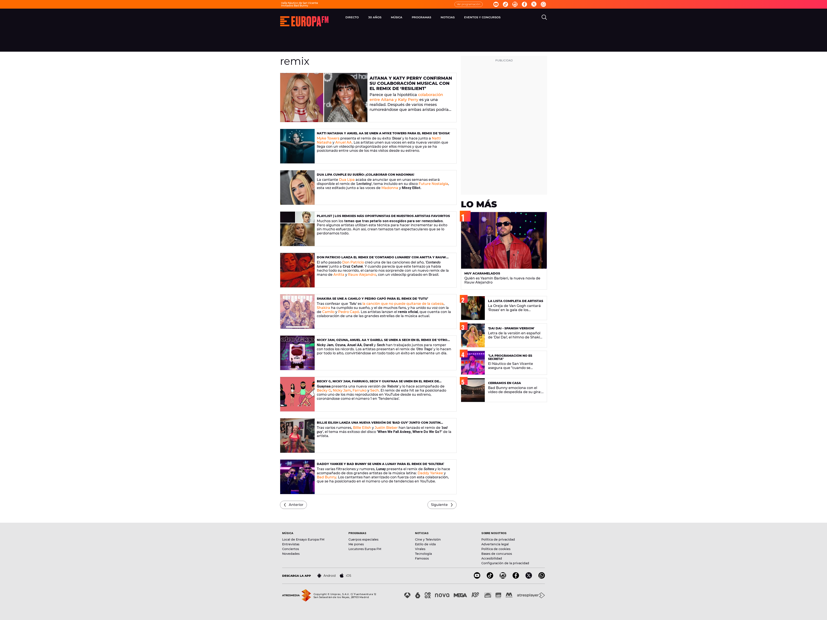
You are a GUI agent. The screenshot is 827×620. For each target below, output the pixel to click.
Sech (374, 390)
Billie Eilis (361, 428)
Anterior (296, 505)
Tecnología (423, 554)
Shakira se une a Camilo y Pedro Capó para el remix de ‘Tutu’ (372, 299)
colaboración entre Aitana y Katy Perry (406, 97)
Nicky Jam (342, 390)
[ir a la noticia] (323, 97)
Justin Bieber (386, 428)
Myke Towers (328, 138)
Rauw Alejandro (362, 275)
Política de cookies (495, 549)
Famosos (422, 558)
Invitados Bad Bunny (294, 5)
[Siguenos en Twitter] (533, 4)
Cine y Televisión (428, 539)
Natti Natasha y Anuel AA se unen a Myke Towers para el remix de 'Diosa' (383, 133)
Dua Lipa (347, 180)
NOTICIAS (448, 17)
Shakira (323, 308)
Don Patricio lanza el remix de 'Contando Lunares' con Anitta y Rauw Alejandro (381, 259)
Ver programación (468, 4)
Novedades (291, 554)
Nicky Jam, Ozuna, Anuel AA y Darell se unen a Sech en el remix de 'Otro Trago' (382, 342)
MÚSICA (396, 17)
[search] (544, 17)
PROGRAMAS (421, 17)
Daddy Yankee (430, 473)
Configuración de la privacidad (505, 563)
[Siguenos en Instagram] (515, 4)
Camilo (328, 312)
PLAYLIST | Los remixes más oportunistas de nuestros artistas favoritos (383, 216)
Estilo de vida (425, 544)
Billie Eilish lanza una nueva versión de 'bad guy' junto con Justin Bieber (378, 424)
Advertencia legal (495, 544)
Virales (420, 549)
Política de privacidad (498, 539)
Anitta (338, 275)
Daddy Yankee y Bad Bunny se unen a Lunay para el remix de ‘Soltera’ (380, 464)
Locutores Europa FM (364, 549)
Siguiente (439, 505)
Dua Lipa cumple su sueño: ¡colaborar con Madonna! (365, 175)
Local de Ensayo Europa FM (303, 539)
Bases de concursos (496, 554)
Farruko (360, 390)
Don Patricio (353, 262)
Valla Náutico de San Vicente (299, 3)
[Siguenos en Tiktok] (505, 4)
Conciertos (290, 549)
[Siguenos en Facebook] (524, 4)
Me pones (356, 544)
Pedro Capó (348, 312)
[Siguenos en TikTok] (490, 577)
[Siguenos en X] (528, 577)
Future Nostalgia (433, 184)
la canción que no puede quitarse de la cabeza (403, 304)
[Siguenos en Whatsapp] (543, 4)
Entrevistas (290, 544)
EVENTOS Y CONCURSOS (482, 17)
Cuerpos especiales (363, 539)
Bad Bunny (326, 477)
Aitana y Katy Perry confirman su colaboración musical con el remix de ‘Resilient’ (411, 83)
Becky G (324, 390)
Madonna (389, 188)
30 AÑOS (374, 17)
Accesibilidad (491, 558)
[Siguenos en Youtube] (496, 4)
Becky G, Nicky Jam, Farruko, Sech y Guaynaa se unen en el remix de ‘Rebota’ (378, 383)
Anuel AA (343, 142)
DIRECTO (352, 17)
